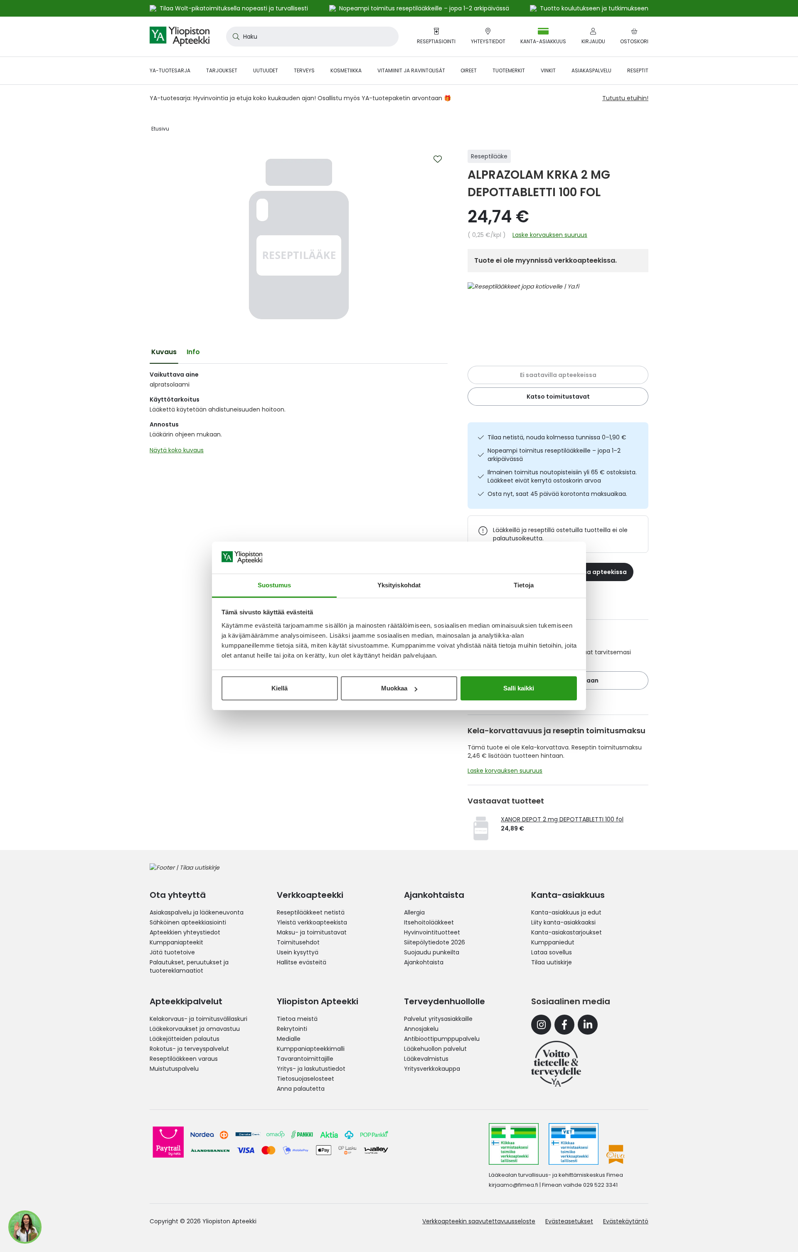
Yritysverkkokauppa (432, 1069)
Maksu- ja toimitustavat (312, 932)
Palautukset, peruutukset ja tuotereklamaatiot (189, 966)
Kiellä (279, 688)
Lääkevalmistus (426, 1059)
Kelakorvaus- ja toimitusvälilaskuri (198, 1019)
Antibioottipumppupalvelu (442, 1039)
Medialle (288, 1039)
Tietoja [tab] (524, 585)
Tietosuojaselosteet (305, 1079)
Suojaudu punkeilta (431, 952)
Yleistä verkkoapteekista (312, 922)
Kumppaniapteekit (176, 942)
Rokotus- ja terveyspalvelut (189, 1049)
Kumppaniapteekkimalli (311, 1049)
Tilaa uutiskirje (551, 962)
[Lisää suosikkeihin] (438, 159)
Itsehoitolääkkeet (429, 922)
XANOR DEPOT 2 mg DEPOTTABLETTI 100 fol (562, 819)
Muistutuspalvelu (174, 1069)
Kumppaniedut (552, 942)
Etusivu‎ (160, 128)
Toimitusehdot (298, 942)
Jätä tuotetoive (172, 952)
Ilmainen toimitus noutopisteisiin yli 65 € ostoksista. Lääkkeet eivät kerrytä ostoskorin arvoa (562, 476)
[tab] (164, 352)
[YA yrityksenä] (556, 1064)
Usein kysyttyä (297, 952)
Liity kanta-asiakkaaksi (563, 922)
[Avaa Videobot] (25, 1227)
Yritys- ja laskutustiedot (311, 1069)
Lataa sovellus (551, 952)
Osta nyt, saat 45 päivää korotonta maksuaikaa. (557, 494)
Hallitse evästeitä (301, 962)
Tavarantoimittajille (305, 1059)
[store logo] (179, 37)
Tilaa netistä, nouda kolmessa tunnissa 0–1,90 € (557, 437)
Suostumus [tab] (274, 585)
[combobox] (312, 37)
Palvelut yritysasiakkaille (438, 1019)
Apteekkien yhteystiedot (185, 932)
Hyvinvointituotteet (432, 932)
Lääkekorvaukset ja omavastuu (195, 1029)
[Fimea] (514, 1144)
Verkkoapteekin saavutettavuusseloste (478, 1221)
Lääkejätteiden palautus (184, 1039)
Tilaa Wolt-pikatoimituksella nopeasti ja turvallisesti (234, 8)
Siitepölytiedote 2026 (434, 942)
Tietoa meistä (297, 1019)
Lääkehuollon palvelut (435, 1049)
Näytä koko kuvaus (177, 450)
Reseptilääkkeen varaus (184, 1059)
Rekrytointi (292, 1029)
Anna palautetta (301, 1088)
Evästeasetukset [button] (569, 1221)
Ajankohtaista (423, 962)
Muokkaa (394, 688)
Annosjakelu (421, 1029)
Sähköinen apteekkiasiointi (188, 922)
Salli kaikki (518, 688)
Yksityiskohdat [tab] (399, 585)
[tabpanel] (299, 414)
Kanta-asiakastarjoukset (566, 932)
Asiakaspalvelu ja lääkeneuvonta (197, 912)
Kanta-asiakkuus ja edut (566, 912)
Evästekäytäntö (625, 1221)
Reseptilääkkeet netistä (311, 912)
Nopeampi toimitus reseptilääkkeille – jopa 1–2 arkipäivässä (554, 454)
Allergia (414, 912)
